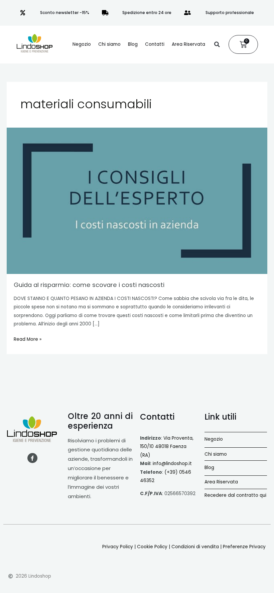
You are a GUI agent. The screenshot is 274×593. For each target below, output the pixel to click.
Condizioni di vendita (195, 547)
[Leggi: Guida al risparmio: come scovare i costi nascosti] (137, 201)
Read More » (27, 338)
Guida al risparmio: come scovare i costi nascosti (89, 285)
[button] (217, 44)
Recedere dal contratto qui (235, 495)
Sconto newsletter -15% (64, 12)
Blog (133, 44)
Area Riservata (188, 44)
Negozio (82, 44)
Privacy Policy (117, 547)
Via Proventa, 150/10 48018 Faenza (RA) (166, 446)
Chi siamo (109, 44)
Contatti (154, 44)
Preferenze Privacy (244, 547)
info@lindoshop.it (172, 463)
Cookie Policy (152, 547)
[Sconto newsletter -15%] (22, 12)
